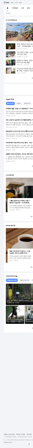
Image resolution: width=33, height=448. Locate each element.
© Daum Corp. (8, 442)
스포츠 (16, 2)
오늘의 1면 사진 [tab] (24, 280)
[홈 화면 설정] (29, 444)
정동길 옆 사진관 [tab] (12, 280)
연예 (12, 2)
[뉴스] (7, 2)
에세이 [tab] (19, 103)
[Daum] (5, 2)
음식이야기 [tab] (10, 103)
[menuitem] (7, 8)
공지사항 (29, 434)
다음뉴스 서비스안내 (9, 434)
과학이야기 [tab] (27, 103)
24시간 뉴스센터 (20, 434)
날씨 (20, 2)
